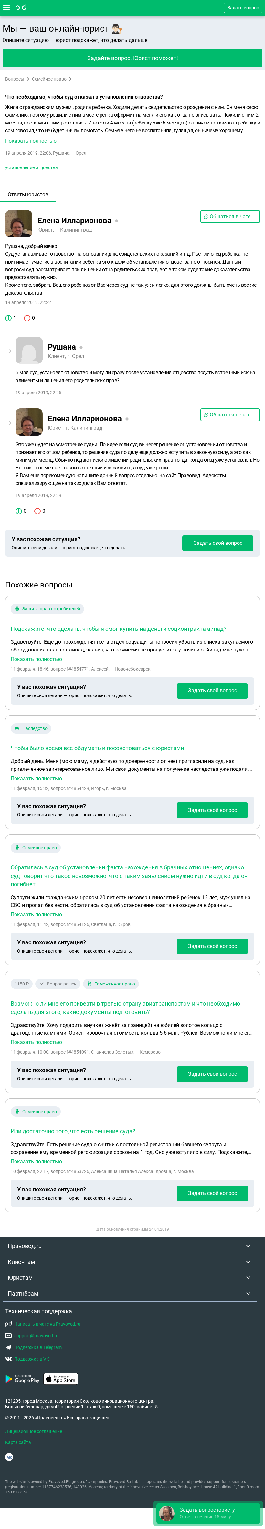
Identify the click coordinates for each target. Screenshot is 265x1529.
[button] (132, 124)
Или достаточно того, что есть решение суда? (73, 1131)
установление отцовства (31, 167)
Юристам (20, 1277)
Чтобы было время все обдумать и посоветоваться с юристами (97, 748)
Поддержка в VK (31, 1359)
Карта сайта (18, 1442)
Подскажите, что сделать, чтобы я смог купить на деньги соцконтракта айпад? (119, 628)
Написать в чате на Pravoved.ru (47, 1324)
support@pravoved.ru (36, 1335)
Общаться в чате (230, 216)
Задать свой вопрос (218, 543)
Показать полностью (36, 659)
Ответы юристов (28, 194)
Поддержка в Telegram (38, 1347)
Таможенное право (115, 983)
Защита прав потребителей (51, 608)
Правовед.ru (25, 1246)
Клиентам (21, 1261)
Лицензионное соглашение (33, 1431)
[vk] (9, 1457)
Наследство (35, 728)
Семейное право (49, 78)
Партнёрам (23, 1293)
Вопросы (14, 78)
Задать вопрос (243, 7)
